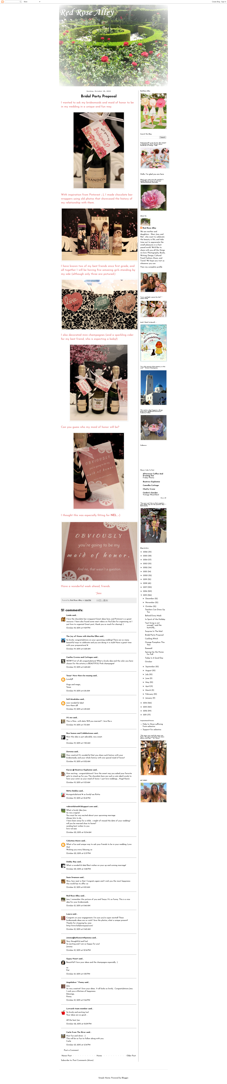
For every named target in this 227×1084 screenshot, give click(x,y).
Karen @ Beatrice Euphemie (79, 770)
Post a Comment (71, 1050)
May (147, 682)
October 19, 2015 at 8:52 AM (78, 761)
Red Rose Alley (86, 12)
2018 (145, 583)
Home (99, 1056)
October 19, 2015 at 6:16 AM (78, 691)
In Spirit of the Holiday (155, 619)
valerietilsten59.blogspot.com (79, 807)
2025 (145, 556)
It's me (69, 718)
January (149, 698)
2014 (145, 703)
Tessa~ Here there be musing (79, 676)
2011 (145, 715)
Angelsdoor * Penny (75, 982)
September (150, 667)
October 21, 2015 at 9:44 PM (78, 1000)
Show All (163, 498)
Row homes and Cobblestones (79, 733)
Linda (69, 615)
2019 (145, 579)
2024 (145, 560)
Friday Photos (148, 478)
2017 (145, 587)
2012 (145, 711)
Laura (69, 914)
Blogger (125, 1078)
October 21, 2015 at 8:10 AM (78, 887)
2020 (145, 575)
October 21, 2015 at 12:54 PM (78, 950)
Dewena (70, 752)
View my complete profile (151, 267)
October (149, 606)
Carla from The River (76, 1032)
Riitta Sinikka (72, 791)
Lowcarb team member (77, 1009)
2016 (145, 591)
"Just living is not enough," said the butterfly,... (153, 625)
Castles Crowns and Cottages (79, 657)
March (148, 690)
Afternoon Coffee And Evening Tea (153, 475)
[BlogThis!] (100, 600)
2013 (145, 707)
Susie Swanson (72, 877)
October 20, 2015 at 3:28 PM (78, 869)
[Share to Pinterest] (107, 600)
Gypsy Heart (72, 959)
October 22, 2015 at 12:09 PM (79, 1024)
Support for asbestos (152, 730)
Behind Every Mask (153, 616)
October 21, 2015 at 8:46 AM (78, 906)
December (150, 599)
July (147, 674)
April (147, 686)
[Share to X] (102, 600)
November (150, 603)
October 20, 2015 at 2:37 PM (78, 853)
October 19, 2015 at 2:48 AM (78, 667)
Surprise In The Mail (153, 631)
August (148, 671)
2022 (145, 568)
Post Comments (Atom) (83, 1060)
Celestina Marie (73, 841)
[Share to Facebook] (104, 600)
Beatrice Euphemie (151, 482)
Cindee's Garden (150, 493)
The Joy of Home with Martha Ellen (82, 636)
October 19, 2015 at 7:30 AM (78, 743)
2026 (145, 552)
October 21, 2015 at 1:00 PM (78, 974)
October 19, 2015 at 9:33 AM (78, 782)
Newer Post (67, 1056)
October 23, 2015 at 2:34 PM (78, 1045)
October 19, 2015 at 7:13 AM (78, 725)
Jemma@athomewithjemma (79, 938)
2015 (145, 595)
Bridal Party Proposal (154, 635)
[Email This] (98, 600)
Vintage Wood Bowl (151, 495)
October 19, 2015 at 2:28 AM (78, 649)
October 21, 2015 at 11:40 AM (78, 929)
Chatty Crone (149, 489)
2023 (145, 564)
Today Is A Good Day (154, 658)
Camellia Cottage (151, 485)
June (147, 678)
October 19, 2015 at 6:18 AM (78, 709)
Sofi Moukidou (72, 699)
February (149, 694)
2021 (145, 572)
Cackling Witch (151, 639)
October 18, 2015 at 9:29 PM (78, 628)
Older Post (131, 1056)
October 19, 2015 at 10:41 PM (78, 798)
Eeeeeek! (148, 648)
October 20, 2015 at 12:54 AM (78, 832)
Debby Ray (71, 862)
